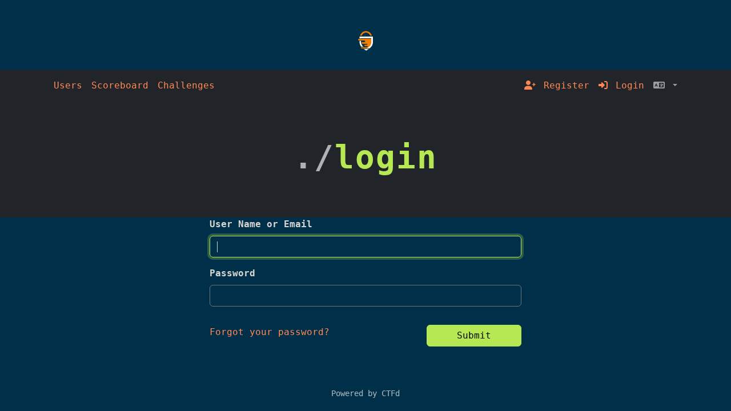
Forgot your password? (270, 332)
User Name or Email (261, 224)
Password (232, 273)
